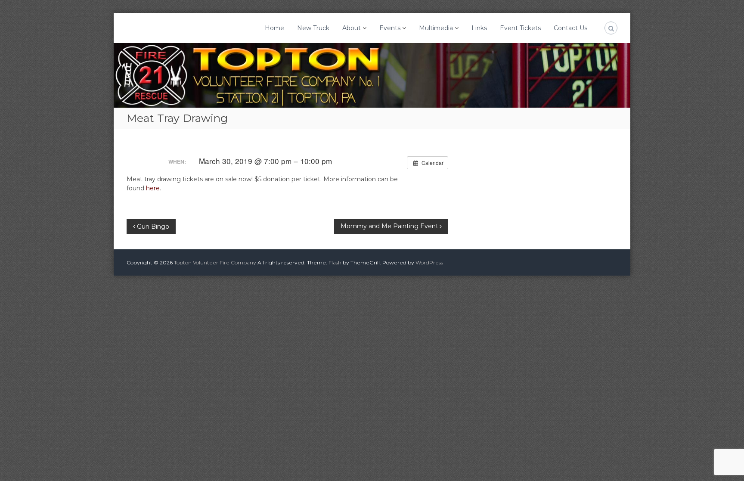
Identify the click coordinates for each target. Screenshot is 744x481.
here (153, 188)
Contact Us (570, 28)
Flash (335, 262)
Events (389, 28)
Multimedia (436, 28)
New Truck (313, 28)
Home (274, 28)
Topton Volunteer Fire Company (215, 262)
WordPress (429, 262)
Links (479, 28)
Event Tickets (520, 28)
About (351, 28)
